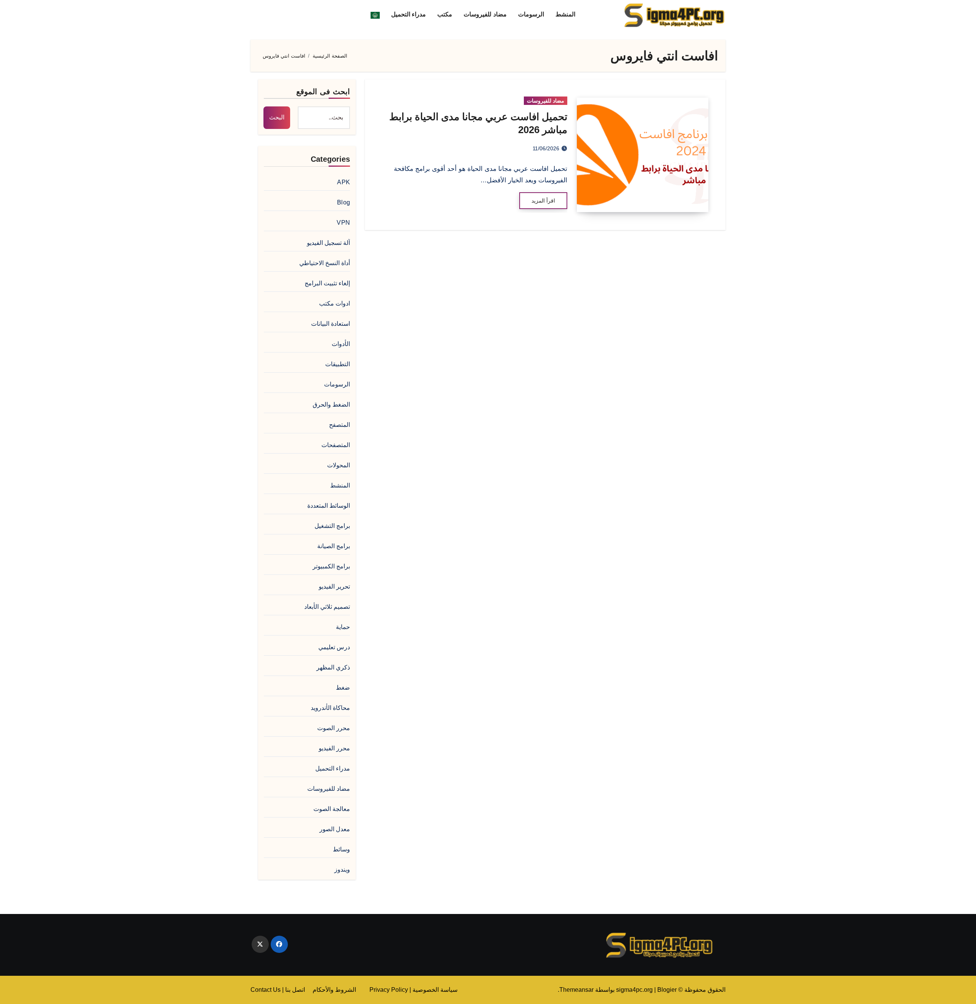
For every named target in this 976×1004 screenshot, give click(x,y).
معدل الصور (334, 829)
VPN (343, 222)
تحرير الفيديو (334, 586)
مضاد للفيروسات (485, 14)
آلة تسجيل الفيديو (328, 243)
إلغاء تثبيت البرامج (327, 283)
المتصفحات (335, 445)
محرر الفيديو (334, 748)
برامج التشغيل (332, 526)
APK (343, 182)
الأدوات (341, 344)
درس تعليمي (334, 647)
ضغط (343, 687)
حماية (343, 627)
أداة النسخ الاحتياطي (324, 263)
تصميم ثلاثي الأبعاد (327, 606)
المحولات (338, 465)
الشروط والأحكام (334, 989)
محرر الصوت (333, 728)
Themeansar (576, 989)
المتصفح (339, 425)
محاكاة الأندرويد (330, 708)
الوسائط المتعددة (328, 505)
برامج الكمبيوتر (331, 566)
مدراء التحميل (408, 14)
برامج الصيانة (333, 546)
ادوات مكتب (334, 303)
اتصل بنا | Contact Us (277, 989)
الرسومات (531, 14)
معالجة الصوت (331, 809)
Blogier (667, 989)
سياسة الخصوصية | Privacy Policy (413, 989)
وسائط (341, 849)
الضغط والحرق (331, 404)
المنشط (565, 14)
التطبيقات (337, 364)
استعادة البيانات (330, 323)
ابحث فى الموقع (323, 91)
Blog (343, 202)
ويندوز (342, 869)
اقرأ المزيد (543, 201)
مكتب (444, 14)
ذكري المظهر (333, 667)
